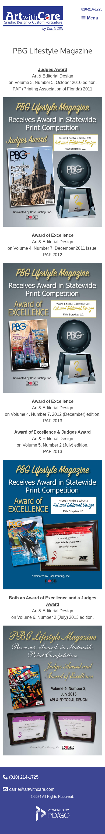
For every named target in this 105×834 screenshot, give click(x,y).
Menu (92, 18)
